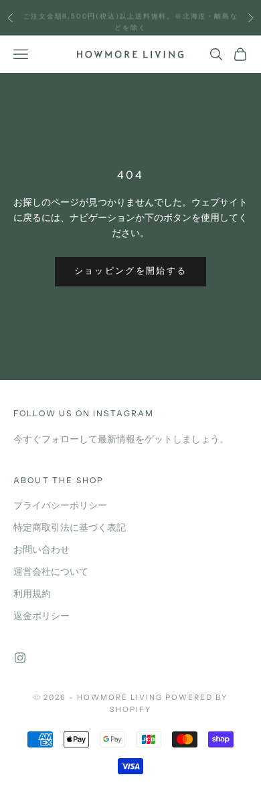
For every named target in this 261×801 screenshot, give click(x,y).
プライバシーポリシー (60, 505)
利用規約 (32, 594)
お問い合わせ (41, 549)
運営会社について (50, 571)
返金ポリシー (41, 616)
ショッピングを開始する (130, 271)
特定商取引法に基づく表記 (69, 527)
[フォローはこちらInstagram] (20, 657)
